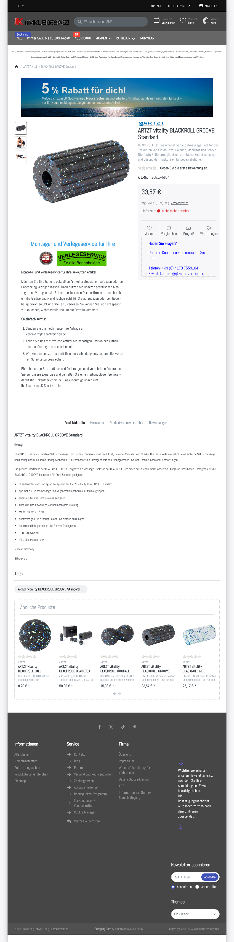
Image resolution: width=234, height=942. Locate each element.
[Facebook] (99, 727)
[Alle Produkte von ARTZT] (151, 123)
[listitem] (81, 171)
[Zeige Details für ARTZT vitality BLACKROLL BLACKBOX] (76, 635)
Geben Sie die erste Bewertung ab (183, 168)
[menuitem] (19, 38)
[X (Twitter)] (111, 727)
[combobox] (20, 6)
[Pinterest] (135, 727)
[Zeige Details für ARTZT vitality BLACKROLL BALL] (35, 635)
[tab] (74, 422)
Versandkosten (179, 203)
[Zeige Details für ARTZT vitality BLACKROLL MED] (200, 635)
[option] (21, 128)
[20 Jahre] (117, 96)
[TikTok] (123, 727)
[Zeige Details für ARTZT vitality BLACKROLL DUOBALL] (117, 635)
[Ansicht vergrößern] (81, 171)
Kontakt (156, 6)
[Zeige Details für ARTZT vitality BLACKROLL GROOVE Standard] (158, 635)
